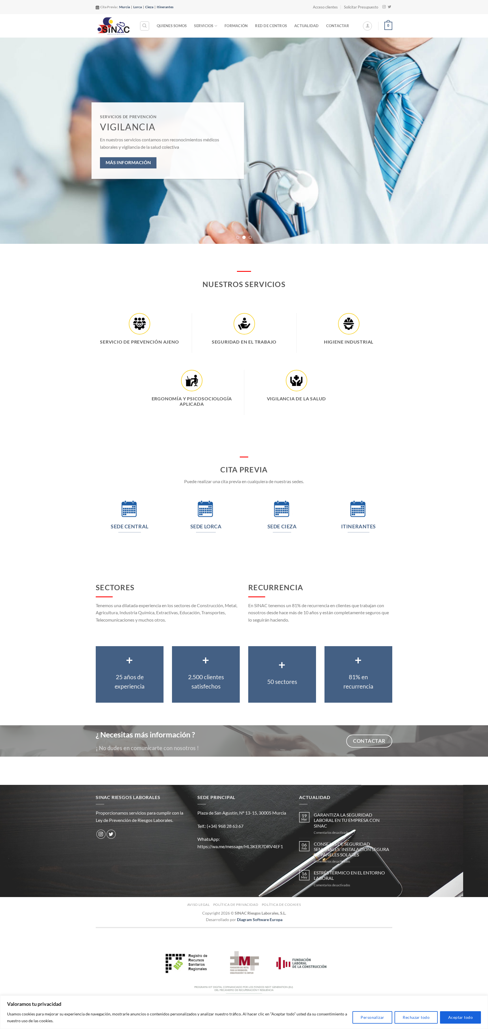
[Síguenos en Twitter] (389, 7)
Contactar (337, 25)
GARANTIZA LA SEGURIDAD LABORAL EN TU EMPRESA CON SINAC (347, 820)
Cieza (149, 7)
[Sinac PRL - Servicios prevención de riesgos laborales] (113, 25)
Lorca (137, 7)
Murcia (124, 7)
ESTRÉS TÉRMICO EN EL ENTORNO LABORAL (349, 875)
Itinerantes (165, 7)
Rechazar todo (416, 1017)
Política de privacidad (235, 904)
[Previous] (17, 140)
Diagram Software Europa (259, 919)
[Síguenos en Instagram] (384, 7)
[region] (244, 1012)
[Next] (471, 140)
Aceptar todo (460, 1017)
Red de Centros (271, 25)
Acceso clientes (325, 7)
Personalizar (372, 1017)
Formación (236, 25)
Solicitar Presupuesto (361, 7)
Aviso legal (198, 904)
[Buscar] (144, 26)
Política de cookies (281, 904)
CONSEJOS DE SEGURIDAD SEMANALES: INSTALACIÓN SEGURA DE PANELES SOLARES (351, 849)
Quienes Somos (172, 25)
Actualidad (306, 25)
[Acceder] (367, 26)
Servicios (203, 25)
